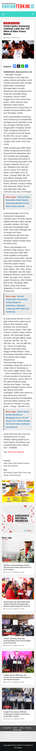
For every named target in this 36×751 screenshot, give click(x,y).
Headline (7, 23)
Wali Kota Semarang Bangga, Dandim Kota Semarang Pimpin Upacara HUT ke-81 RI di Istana (18, 567)
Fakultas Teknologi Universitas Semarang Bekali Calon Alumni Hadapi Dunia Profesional (17, 641)
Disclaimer (28, 728)
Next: (17, 472)
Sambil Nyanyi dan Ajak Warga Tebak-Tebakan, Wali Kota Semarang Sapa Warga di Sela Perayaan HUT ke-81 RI (17, 604)
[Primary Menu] (4, 13)
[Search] (33, 14)
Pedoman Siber (17, 730)
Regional (6, 596)
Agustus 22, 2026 (19, 572)
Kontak (21, 728)
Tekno (13, 633)
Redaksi (15, 728)
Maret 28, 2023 (16, 37)
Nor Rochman (8, 572)
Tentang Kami (7, 728)
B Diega (7, 37)
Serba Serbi (15, 23)
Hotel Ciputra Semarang (16, 452)
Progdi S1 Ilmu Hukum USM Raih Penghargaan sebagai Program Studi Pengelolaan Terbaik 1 (16, 714)
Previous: (16, 463)
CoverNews (27, 745)
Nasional (6, 560)
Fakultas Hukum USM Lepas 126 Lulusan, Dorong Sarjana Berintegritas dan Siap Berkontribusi (17, 677)
